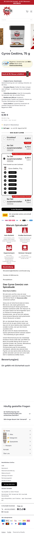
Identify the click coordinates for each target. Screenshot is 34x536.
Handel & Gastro (6, 480)
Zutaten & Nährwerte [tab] (10, 275)
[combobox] (17, 19)
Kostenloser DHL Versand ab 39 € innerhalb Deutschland (14, 495)
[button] (17, 138)
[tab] (8, 267)
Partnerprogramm (7, 478)
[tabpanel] (17, 319)
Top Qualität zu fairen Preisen (10, 491)
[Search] (31, 19)
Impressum (5, 468)
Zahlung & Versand (7, 475)
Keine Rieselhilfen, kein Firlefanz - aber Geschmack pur (17, 499)
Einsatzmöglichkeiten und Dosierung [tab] (16, 271)
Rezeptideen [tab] (7, 279)
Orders (4, 532)
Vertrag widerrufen (9, 484)
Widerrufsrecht (6, 473)
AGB (3, 465)
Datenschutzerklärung (8, 470)
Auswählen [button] (12, 172)
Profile (9, 532)
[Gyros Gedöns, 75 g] (12, 383)
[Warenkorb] (27, 11)
